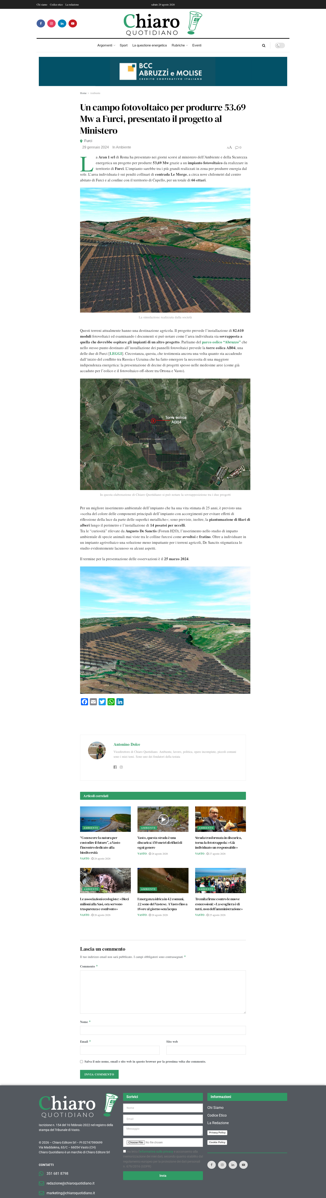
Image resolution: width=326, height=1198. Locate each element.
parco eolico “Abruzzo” (221, 342)
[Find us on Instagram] (51, 23)
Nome (85, 1021)
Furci (88, 141)
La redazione (72, 4)
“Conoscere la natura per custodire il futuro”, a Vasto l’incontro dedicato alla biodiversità (100, 845)
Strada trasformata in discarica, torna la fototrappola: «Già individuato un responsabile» (218, 842)
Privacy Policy (217, 1132)
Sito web (172, 1041)
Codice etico (56, 4)
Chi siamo (42, 4)
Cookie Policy (217, 1142)
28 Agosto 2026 (102, 858)
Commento (89, 966)
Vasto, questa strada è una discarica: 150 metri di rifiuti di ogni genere (159, 842)
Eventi (196, 45)
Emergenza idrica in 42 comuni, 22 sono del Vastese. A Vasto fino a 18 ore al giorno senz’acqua (162, 903)
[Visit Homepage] (163, 23)
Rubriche (178, 45)
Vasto (84, 858)
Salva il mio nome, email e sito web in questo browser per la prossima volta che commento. (145, 1061)
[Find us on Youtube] (73, 23)
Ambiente (95, 93)
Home (83, 93)
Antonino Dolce (127, 744)
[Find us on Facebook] (41, 23)
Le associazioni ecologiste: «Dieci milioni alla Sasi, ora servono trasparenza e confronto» (104, 903)
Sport (124, 45)
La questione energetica (149, 45)
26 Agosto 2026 (102, 915)
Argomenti (104, 45)
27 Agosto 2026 (217, 853)
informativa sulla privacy (156, 1151)
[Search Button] (263, 45)
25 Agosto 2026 (217, 915)
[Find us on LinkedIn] (62, 23)
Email (85, 1041)
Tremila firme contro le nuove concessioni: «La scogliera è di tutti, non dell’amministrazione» (219, 903)
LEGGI (116, 353)
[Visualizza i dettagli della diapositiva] (163, 71)
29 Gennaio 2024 (95, 147)
